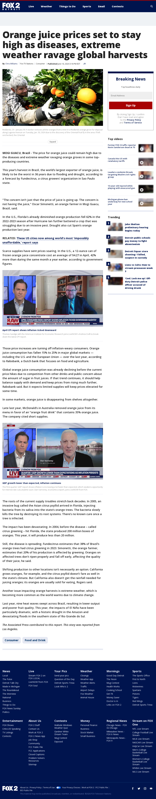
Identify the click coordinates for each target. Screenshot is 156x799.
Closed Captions (36, 754)
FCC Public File (35, 747)
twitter (138, 788)
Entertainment (12, 721)
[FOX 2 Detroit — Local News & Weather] (12, 6)
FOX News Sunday (11, 708)
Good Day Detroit (115, 675)
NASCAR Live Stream (142, 742)
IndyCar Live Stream (142, 746)
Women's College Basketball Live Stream (141, 761)
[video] (146, 148)
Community (34, 743)
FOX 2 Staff (34, 725)
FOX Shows (8, 725)
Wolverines (137, 686)
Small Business (87, 736)
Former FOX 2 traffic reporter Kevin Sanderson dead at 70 (122, 146)
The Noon (111, 679)
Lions (135, 682)
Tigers (135, 697)
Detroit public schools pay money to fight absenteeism (137, 241)
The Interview (9, 693)
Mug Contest (112, 682)
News (6, 671)
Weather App (86, 679)
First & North (138, 679)
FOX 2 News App (36, 736)
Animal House (87, 697)
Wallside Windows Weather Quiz (63, 726)
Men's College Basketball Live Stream (139, 752)
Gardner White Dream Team (61, 733)
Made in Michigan (11, 686)
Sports (136, 671)
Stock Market (87, 732)
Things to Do (8, 704)
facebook (132, 788)
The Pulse (7, 679)
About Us (34, 721)
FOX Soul (32, 685)
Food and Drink (35, 640)
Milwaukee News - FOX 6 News (115, 733)
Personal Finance (88, 725)
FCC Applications (36, 750)
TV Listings (7, 732)
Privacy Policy (134, 119)
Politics (5, 712)
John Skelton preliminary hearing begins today (136, 227)
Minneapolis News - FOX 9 (116, 739)
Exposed (58, 741)
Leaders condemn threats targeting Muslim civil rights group (121, 174)
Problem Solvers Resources (36, 759)
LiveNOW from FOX (38, 681)
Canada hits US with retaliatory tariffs (117, 159)
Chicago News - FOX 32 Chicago (116, 726)
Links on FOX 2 (113, 704)
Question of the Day (64, 679)
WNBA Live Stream (141, 768)
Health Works (113, 686)
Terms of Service (133, 122)
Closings (84, 675)
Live (31, 671)
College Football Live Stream (142, 734)
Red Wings (137, 701)
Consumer (40, 63)
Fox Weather (86, 693)
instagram (145, 788)
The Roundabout (10, 690)
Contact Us (33, 728)
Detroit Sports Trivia (64, 682)
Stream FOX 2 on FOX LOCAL (36, 677)
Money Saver (112, 697)
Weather (86, 671)
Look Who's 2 (61, 686)
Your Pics (60, 671)
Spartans (136, 690)
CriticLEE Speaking (11, 728)
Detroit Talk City (10, 682)
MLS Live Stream (140, 771)
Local (5, 675)
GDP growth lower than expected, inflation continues (31, 483)
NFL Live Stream (140, 728)
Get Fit (109, 693)
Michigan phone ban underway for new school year (120, 201)
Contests (6, 736)
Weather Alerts (87, 682)
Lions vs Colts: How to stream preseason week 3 (139, 268)
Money (85, 721)
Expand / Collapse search (152, 6)
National (6, 697)
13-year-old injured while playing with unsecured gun (121, 187)
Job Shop (32, 739)
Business (6, 701)
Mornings (112, 671)
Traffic (83, 686)
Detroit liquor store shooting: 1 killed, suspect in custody (136, 254)
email (151, 788)
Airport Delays (87, 690)
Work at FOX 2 (35, 732)
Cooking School (114, 690)
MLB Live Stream (140, 738)
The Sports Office (141, 675)
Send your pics (61, 675)
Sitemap (32, 764)
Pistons (136, 693)
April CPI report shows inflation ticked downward (29, 330)
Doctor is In (112, 701)
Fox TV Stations (26, 63)
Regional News (116, 721)
